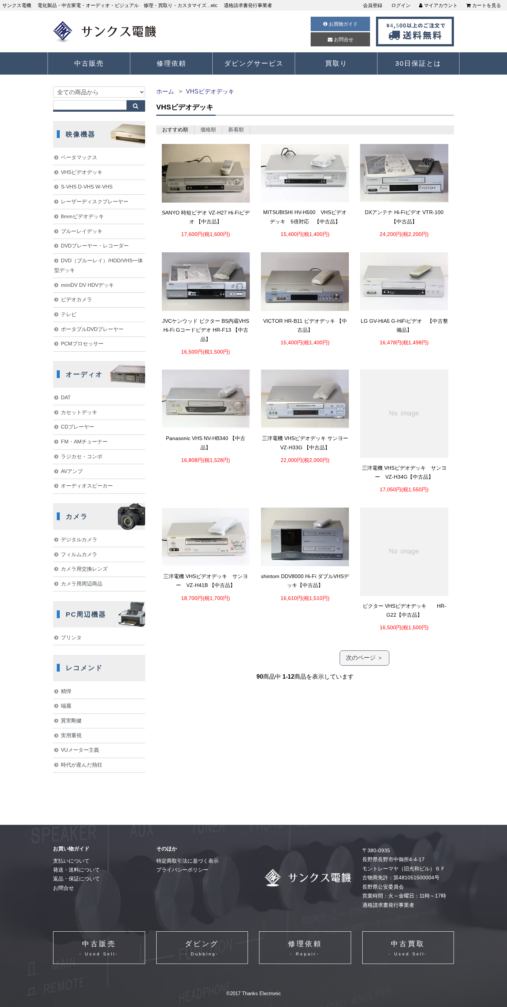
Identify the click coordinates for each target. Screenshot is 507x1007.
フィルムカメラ (79, 554)
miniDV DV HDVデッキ (87, 285)
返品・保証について (76, 879)
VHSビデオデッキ (210, 91)
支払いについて (71, 861)
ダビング (202, 948)
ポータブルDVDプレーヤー (92, 329)
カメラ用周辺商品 (81, 584)
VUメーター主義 (80, 750)
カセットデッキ (79, 412)
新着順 (236, 129)
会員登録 (372, 5)
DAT (66, 397)
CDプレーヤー (77, 427)
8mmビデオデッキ (82, 216)
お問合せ (343, 39)
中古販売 (89, 63)
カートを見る (486, 5)
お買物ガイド (342, 24)
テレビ (68, 314)
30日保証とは (418, 63)
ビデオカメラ (76, 299)
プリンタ (71, 637)
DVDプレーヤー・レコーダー (95, 246)
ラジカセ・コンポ (81, 456)
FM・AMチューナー (84, 442)
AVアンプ (72, 471)
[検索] (136, 106)
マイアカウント (440, 5)
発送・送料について (76, 870)
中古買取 (408, 948)
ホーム (165, 91)
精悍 (66, 691)
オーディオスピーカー (87, 486)
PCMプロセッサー (82, 344)
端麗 (66, 706)
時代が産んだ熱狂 (81, 765)
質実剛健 (71, 721)
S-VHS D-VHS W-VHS (86, 187)
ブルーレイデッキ (81, 231)
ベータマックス (79, 157)
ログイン (400, 5)
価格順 (208, 129)
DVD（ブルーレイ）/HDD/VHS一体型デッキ (98, 265)
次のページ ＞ (364, 658)
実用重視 (71, 735)
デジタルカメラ (79, 539)
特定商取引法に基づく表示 (187, 861)
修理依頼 (171, 63)
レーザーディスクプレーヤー (94, 201)
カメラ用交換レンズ (84, 569)
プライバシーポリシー (182, 870)
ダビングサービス (254, 63)
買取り (336, 63)
